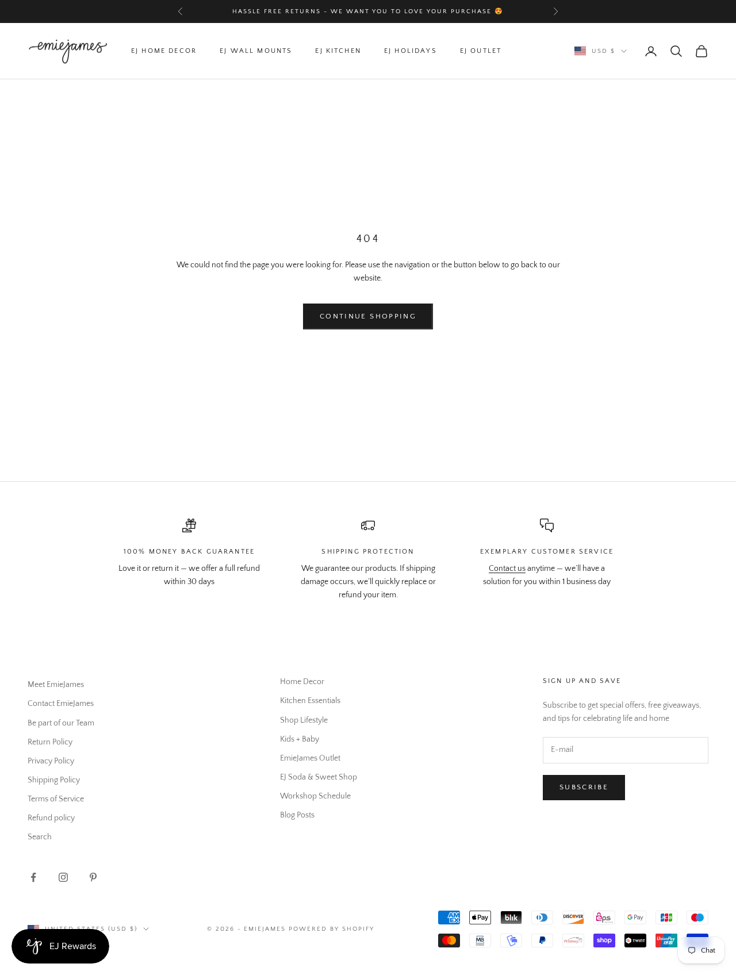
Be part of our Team (61, 723)
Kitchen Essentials (310, 700)
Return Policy (50, 742)
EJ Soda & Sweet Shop (318, 777)
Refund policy (51, 818)
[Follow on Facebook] (33, 877)
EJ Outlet (480, 51)
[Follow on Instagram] (63, 877)
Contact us (507, 568)
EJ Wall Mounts (256, 51)
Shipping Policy (54, 780)
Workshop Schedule (315, 796)
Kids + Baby (299, 739)
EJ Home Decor (164, 51)
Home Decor (302, 681)
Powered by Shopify (331, 929)
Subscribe (583, 787)
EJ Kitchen (338, 51)
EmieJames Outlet (310, 758)
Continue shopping (368, 316)
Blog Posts (297, 815)
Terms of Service (56, 799)
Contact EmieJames (61, 703)
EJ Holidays (410, 51)
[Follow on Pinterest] (93, 877)
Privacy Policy (51, 761)
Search (40, 837)
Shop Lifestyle (304, 720)
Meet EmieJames (56, 684)
